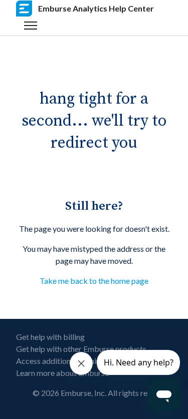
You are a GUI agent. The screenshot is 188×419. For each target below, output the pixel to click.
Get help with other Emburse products (81, 348)
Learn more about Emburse (62, 372)
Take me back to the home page (94, 280)
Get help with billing (50, 336)
